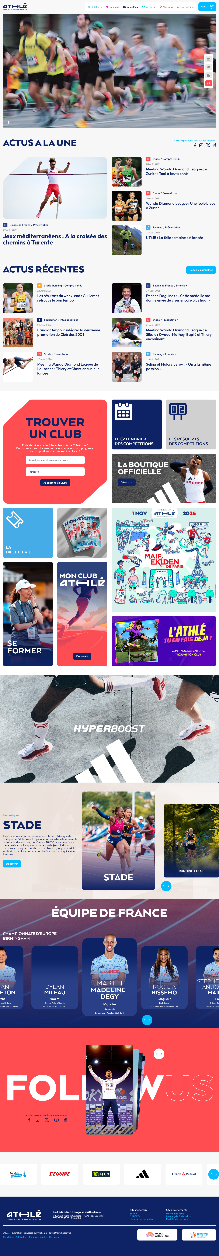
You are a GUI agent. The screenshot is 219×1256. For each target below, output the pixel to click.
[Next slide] (168, 886)
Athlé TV (150, 7)
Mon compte (187, 7)
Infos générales (69, 319)
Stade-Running (53, 285)
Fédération (50, 319)
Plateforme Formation (142, 1218)
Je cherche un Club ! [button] (55, 482)
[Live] (208, 83)
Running (157, 227)
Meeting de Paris (175, 1213)
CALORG (135, 1216)
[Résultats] (208, 67)
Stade (156, 159)
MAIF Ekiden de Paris (177, 1218)
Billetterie (96, 7)
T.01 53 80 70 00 (61, 1218)
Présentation (41, 224)
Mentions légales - (39, 1236)
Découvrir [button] (127, 482)
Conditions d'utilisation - (16, 1236)
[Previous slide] (163, 886)
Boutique (114, 7)
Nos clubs (168, 7)
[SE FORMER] (28, 665)
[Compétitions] (208, 59)
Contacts (54, 1236)
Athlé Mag (132, 7)
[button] (161, 1054)
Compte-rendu (171, 158)
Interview (182, 285)
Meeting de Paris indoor (178, 1216)
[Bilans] (208, 75)
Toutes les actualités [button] (201, 270)
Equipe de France (20, 225)
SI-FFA (133, 1213)
